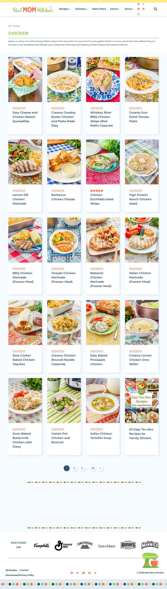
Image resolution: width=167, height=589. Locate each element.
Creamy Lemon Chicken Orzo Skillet (140, 360)
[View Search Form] (158, 9)
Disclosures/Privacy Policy (20, 575)
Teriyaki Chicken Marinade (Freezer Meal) (63, 277)
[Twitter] (143, 4)
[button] (14, 108)
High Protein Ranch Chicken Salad (140, 199)
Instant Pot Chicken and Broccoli (60, 438)
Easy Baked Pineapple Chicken (98, 360)
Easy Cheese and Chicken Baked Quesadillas (25, 117)
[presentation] (25, 79)
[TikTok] (138, 14)
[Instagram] (138, 9)
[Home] (9, 26)
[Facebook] (138, 4)
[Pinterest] (143, 9)
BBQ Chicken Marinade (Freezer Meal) (23, 277)
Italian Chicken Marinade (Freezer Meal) (140, 277)
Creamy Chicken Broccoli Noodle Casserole (63, 360)
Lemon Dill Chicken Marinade (20, 199)
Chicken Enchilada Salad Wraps (102, 199)
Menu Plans (99, 8)
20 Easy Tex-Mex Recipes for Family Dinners (141, 434)
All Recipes (11, 570)
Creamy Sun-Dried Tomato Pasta (139, 117)
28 (92, 468)
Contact (23, 570)
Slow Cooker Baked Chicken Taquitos (24, 360)
